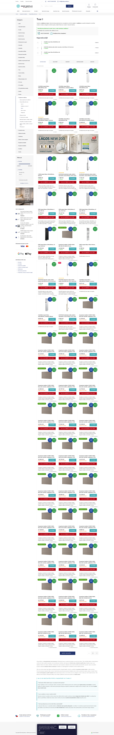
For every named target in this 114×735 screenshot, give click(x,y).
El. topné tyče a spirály (24, 117)
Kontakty (22, 1)
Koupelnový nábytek (22, 142)
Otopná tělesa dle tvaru (24, 102)
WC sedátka (20, 85)
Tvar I (22, 108)
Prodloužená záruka (23, 180)
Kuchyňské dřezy (21, 57)
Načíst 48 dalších (66, 653)
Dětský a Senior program (23, 139)
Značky (19, 151)
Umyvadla (20, 45)
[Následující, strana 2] (92, 653)
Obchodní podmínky (22, 270)
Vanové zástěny (21, 72)
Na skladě (21, 172)
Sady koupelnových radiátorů (25, 99)
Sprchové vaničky (21, 66)
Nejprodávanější (80, 61)
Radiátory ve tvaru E (24, 106)
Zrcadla (19, 29)
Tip (20, 178)
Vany (19, 69)
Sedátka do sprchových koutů (24, 60)
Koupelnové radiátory (23, 97)
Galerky (19, 91)
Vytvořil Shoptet (95, 732)
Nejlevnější (55, 61)
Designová (23, 112)
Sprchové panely (21, 39)
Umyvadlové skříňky (22, 51)
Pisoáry (19, 94)
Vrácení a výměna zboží (23, 267)
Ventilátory (20, 136)
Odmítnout (62, 727)
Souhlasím (71, 727)
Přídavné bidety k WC (22, 79)
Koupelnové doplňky (22, 145)
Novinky (17, 1)
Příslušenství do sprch (22, 42)
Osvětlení (20, 148)
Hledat (69, 6)
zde (39, 730)
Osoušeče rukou (21, 130)
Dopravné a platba (29, 1)
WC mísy (20, 82)
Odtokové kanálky (21, 133)
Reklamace (20, 269)
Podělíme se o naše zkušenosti (24, 716)
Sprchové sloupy (21, 32)
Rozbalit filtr (24, 183)
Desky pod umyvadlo (22, 54)
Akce (20, 174)
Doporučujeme (43, 61)
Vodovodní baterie (21, 26)
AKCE (19, 23)
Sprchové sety (21, 36)
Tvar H (22, 104)
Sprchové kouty (21, 63)
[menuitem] (18, 11)
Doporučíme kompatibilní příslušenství (88, 716)
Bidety (19, 76)
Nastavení (42, 733)
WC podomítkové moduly (23, 88)
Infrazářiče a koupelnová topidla (25, 121)
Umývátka (20, 48)
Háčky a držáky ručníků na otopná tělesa (26, 124)
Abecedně (92, 61)
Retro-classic (23, 110)
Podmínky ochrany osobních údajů (25, 272)
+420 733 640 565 (46, 716)
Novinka (21, 176)
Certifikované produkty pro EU (66, 716)
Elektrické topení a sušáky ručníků (26, 119)
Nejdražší (67, 61)
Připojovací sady (23, 115)
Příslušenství (22, 126)
